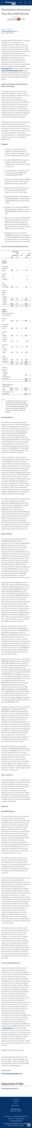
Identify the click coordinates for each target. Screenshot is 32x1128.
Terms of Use (7, 1116)
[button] (16, 19)
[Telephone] (25, 2)
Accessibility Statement (16, 1121)
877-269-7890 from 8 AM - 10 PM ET (16, 1110)
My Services (15, 1105)
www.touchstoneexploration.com (12, 71)
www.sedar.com (7, 68)
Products (16, 1101)
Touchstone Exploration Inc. (10, 1089)
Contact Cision (15, 1099)
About (15, 1103)
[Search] (29, 2)
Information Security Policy (20, 1116)
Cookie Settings (19, 1119)
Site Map (10, 1119)
